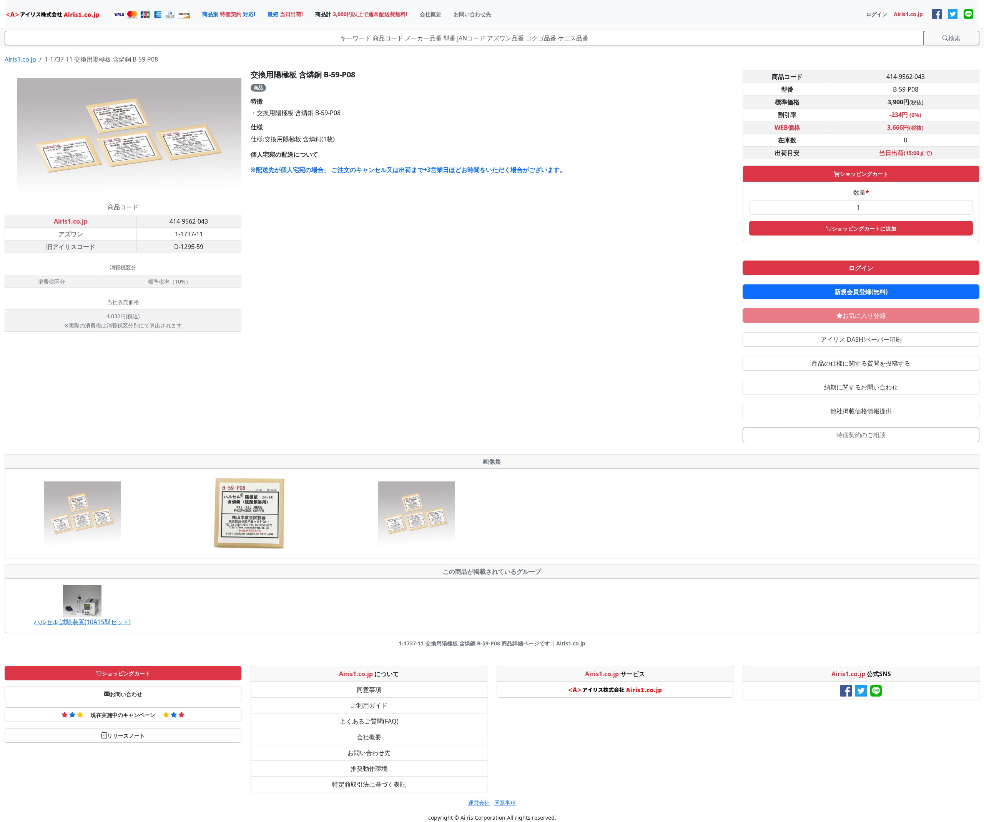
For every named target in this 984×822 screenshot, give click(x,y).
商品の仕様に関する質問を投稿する (861, 363)
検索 (954, 38)
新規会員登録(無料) (861, 291)
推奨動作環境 (369, 768)
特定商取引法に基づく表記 (369, 784)
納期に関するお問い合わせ (861, 387)
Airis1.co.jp (20, 59)
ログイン (861, 268)
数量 (861, 192)
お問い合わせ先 (369, 752)
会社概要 (369, 737)
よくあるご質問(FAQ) (369, 721)
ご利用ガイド (369, 705)
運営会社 (479, 802)
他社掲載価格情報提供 (861, 411)
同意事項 (369, 689)
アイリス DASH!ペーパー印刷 (861, 339)
